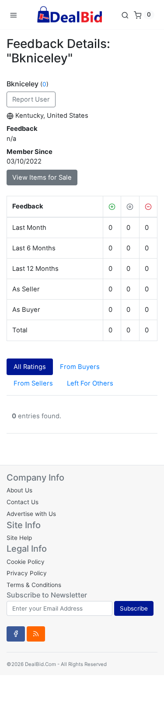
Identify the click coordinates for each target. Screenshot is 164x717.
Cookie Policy (26, 561)
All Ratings (30, 367)
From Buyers (80, 367)
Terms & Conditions (34, 584)
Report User (31, 99)
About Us (19, 490)
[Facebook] (16, 633)
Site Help (19, 537)
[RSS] (36, 633)
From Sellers (33, 383)
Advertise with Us (31, 513)
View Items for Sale (42, 177)
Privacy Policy (27, 573)
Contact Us (22, 501)
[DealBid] (69, 14)
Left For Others (90, 383)
